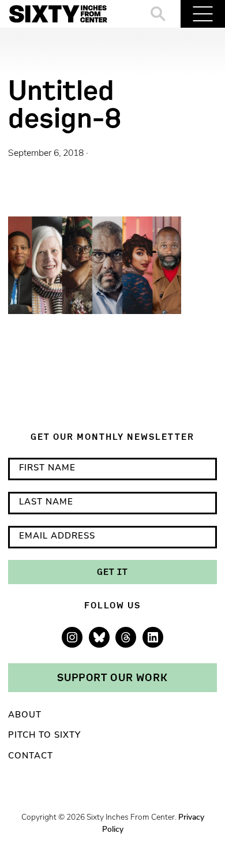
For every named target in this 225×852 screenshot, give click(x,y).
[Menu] (203, 14)
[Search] (158, 14)
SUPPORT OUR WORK (112, 677)
